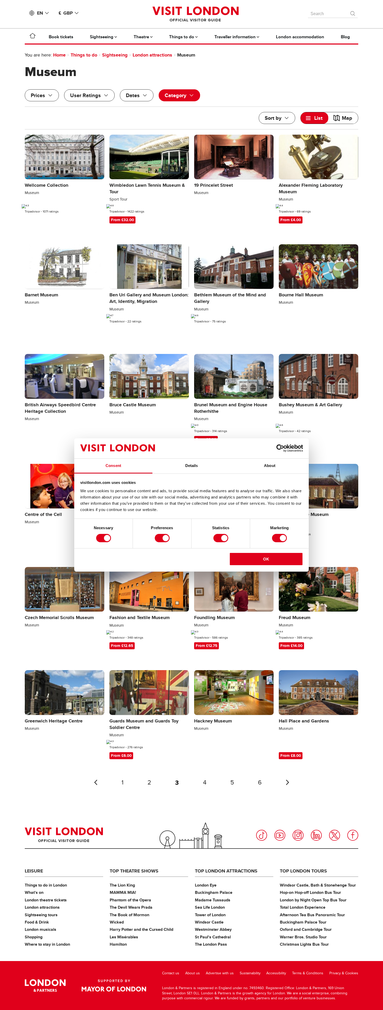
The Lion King (122, 885)
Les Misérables (124, 937)
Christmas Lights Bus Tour (304, 944)
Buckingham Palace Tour (303, 922)
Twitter (334, 835)
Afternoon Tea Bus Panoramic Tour (312, 915)
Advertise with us (220, 973)
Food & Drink (37, 922)
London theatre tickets (46, 900)
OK (266, 559)
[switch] (162, 538)
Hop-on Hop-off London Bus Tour (310, 892)
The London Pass (211, 944)
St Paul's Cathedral (213, 937)
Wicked (117, 922)
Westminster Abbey (213, 929)
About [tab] (269, 465)
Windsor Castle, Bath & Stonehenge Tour (318, 885)
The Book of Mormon (129, 915)
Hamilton (118, 944)
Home (59, 55)
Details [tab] (191, 465)
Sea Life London (210, 907)
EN (40, 13)
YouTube (279, 835)
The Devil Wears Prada (131, 907)
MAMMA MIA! (123, 892)
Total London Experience (302, 907)
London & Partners (45, 985)
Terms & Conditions (307, 973)
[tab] (314, 118)
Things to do (84, 55)
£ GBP (66, 13)
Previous (95, 782)
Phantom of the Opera (130, 900)
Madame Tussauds (212, 900)
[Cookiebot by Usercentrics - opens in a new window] (280, 448)
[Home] (32, 37)
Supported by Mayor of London (113, 985)
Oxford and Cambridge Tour (306, 929)
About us (192, 973)
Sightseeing (115, 55)
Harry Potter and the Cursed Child (141, 929)
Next (287, 782)
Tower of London (210, 915)
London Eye (206, 885)
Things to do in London (46, 885)
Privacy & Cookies (343, 973)
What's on (34, 892)
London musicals (40, 929)
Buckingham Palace (213, 892)
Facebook (352, 835)
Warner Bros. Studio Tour (303, 937)
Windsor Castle (209, 922)
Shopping (33, 937)
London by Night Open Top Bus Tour (313, 900)
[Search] (353, 12)
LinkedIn (316, 835)
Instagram (298, 835)
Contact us (170, 973)
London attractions (152, 55)
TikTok (261, 835)
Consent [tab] (113, 465)
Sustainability (250, 973)
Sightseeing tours (41, 915)
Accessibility (276, 973)
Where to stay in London (47, 944)
